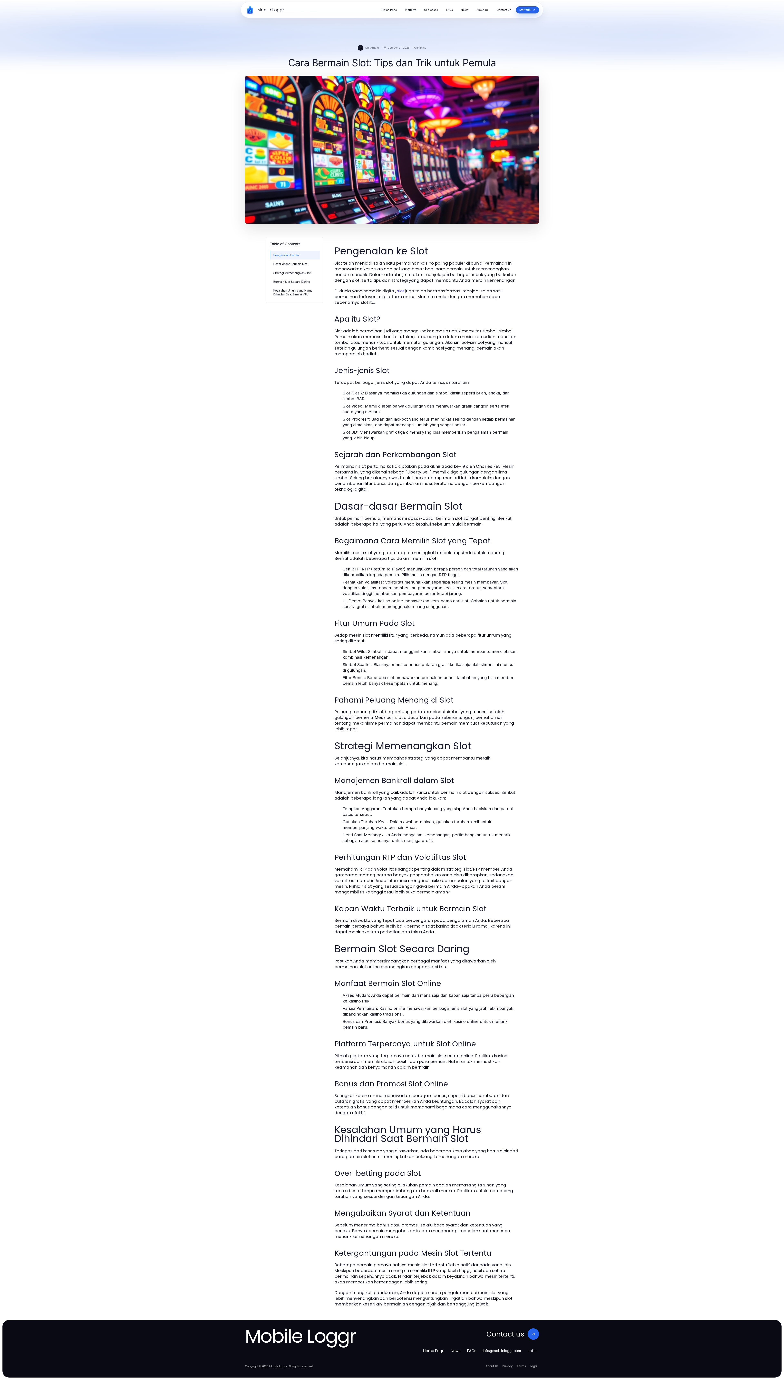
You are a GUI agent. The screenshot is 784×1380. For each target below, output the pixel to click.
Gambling (420, 47)
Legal (533, 1366)
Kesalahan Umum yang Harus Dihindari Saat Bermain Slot (292, 292)
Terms (521, 1366)
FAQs (471, 1350)
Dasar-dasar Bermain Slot (290, 264)
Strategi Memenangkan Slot (292, 273)
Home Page (433, 1350)
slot (400, 290)
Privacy (507, 1366)
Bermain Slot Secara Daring (291, 281)
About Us (492, 1366)
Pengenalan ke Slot (286, 255)
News (456, 1350)
